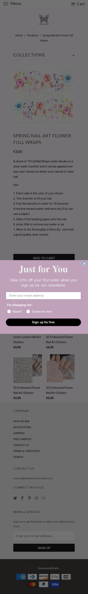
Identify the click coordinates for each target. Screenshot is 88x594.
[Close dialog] (84, 264)
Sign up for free (43, 322)
